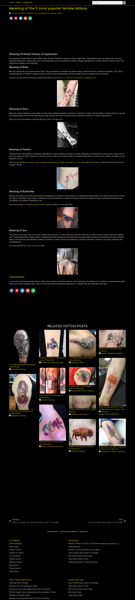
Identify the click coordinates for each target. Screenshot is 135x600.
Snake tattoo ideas (75, 595)
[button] (11, 18)
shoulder (118, 353)
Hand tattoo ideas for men (78, 559)
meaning (53, 13)
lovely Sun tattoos (33, 246)
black (24, 13)
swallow (69, 78)
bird (19, 13)
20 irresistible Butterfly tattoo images (37, 204)
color (36, 13)
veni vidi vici (83, 414)
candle (44, 400)
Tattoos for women (16, 553)
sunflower (68, 162)
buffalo (74, 451)
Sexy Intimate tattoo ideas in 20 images (83, 553)
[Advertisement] (67, 36)
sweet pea (59, 446)
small (61, 362)
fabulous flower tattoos (31, 162)
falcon (84, 391)
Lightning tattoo (74, 547)
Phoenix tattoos (15, 559)
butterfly (29, 13)
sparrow (93, 78)
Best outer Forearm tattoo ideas (80, 556)
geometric (115, 414)
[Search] (124, 2)
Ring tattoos (13, 565)
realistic (91, 391)
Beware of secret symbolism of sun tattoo (84, 550)
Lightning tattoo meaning (18, 583)
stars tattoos (47, 119)
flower (46, 13)
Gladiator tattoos (15, 562)
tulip (48, 162)
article (14, 13)
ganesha (15, 416)
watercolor (121, 451)
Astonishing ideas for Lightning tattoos (83, 562)
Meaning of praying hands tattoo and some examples (29, 598)
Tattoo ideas (14, 547)
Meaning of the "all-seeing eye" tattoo (23, 586)
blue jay (55, 362)
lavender (61, 162)
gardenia (111, 353)
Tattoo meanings (15, 544)
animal (44, 362)
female (40, 13)
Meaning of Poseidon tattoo (19, 595)
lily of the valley (79, 162)
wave (81, 362)
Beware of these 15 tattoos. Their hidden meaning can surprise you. (93, 544)
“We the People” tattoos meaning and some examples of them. (32, 592)
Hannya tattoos (15, 568)
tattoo (59, 13)
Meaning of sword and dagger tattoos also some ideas (29, 589)
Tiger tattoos (14, 571)
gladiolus (53, 162)
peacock (61, 78)
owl (84, 78)
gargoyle (15, 369)
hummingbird (77, 78)
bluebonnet (105, 451)
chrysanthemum (95, 162)
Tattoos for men (15, 550)
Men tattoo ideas (74, 592)
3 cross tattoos (15, 556)
